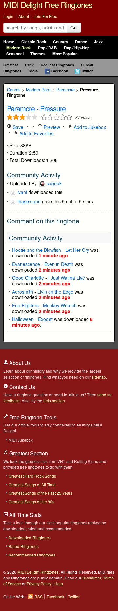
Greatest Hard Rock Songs (32, 476)
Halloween (23, 319)
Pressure (53, 108)
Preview (51, 127)
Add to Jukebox (89, 127)
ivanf (22, 192)
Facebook (59, 70)
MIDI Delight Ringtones (38, 572)
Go (73, 27)
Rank (29, 64)
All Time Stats (25, 515)
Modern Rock (18, 48)
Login (8, 16)
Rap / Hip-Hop (76, 48)
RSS (38, 596)
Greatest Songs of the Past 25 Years (40, 493)
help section (54, 400)
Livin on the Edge (55, 291)
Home (8, 42)
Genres (14, 89)
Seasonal (15, 53)
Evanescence (26, 264)
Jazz (98, 42)
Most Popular (64, 53)
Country (60, 42)
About (23, 16)
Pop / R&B (47, 48)
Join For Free (45, 16)
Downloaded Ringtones (30, 537)
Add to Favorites (35, 133)
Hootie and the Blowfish (36, 250)
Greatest (10, 64)
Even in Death (58, 264)
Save (17, 127)
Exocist (45, 319)
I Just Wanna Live (66, 277)
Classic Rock (33, 42)
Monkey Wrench (60, 305)
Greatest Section (28, 453)
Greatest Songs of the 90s (31, 501)
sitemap (99, 377)
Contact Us (21, 387)
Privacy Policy (39, 583)
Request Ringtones (57, 64)
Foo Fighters (25, 305)
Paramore (65, 89)
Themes (38, 53)
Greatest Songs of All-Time (32, 484)
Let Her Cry (77, 250)
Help (58, 583)
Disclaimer (91, 577)
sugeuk (54, 183)
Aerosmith (22, 291)
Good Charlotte (28, 277)
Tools (33, 70)
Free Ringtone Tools (32, 417)
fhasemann (29, 201)
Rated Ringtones (24, 546)
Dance (81, 42)
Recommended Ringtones (32, 554)
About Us (19, 363)
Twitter (87, 70)
